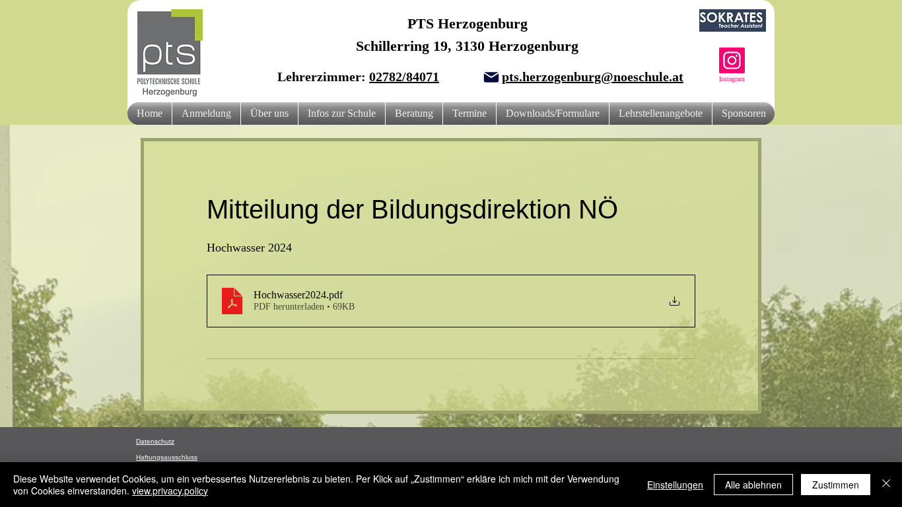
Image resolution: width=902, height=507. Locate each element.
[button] (269, 113)
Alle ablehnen (753, 484)
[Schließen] (886, 484)
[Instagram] (732, 60)
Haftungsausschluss (166, 457)
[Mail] (491, 77)
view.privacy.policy (170, 490)
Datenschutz (155, 441)
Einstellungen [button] (675, 484)
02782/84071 (404, 76)
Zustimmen (835, 484)
